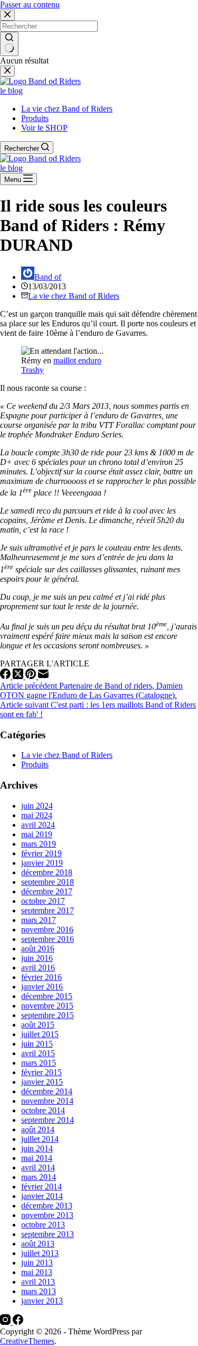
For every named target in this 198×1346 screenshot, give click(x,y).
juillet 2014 (40, 1138)
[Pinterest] (31, 676)
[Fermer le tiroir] (7, 71)
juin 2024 (37, 805)
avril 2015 (38, 1053)
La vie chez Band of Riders (73, 295)
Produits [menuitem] (35, 118)
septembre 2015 (47, 1015)
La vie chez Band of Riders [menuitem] (66, 108)
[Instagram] (6, 1321)
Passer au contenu (30, 4)
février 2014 (41, 1186)
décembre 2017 (46, 891)
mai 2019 (36, 834)
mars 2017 (38, 919)
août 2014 (37, 1129)
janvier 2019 (42, 862)
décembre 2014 (46, 1091)
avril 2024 (38, 824)
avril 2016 (38, 967)
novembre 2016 (47, 929)
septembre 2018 (47, 881)
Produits (35, 764)
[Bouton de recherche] (9, 44)
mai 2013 (36, 1272)
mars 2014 (38, 1177)
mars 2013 (38, 1291)
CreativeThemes (27, 1340)
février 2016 (41, 977)
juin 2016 (37, 958)
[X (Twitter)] (19, 676)
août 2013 (37, 1243)
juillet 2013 (40, 1253)
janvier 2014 (42, 1196)
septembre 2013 (47, 1234)
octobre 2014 (43, 1110)
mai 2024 (36, 815)
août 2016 (37, 948)
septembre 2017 (47, 910)
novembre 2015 (47, 1005)
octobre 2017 (43, 900)
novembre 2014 (47, 1100)
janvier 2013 (42, 1300)
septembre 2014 (47, 1119)
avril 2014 (38, 1167)
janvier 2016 (42, 986)
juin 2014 (37, 1148)
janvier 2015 (42, 1081)
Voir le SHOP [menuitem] (44, 127)
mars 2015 (38, 1062)
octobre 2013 (43, 1224)
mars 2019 (38, 843)
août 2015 (37, 1024)
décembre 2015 (46, 996)
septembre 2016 (47, 939)
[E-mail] (43, 676)
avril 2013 (38, 1281)
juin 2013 (37, 1262)
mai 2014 (36, 1157)
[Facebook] (6, 676)
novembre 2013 (47, 1215)
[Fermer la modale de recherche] (7, 15)
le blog (11, 90)
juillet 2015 (40, 1034)
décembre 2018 (46, 872)
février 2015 (41, 1072)
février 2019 (41, 853)
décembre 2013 (46, 1205)
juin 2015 (37, 1043)
